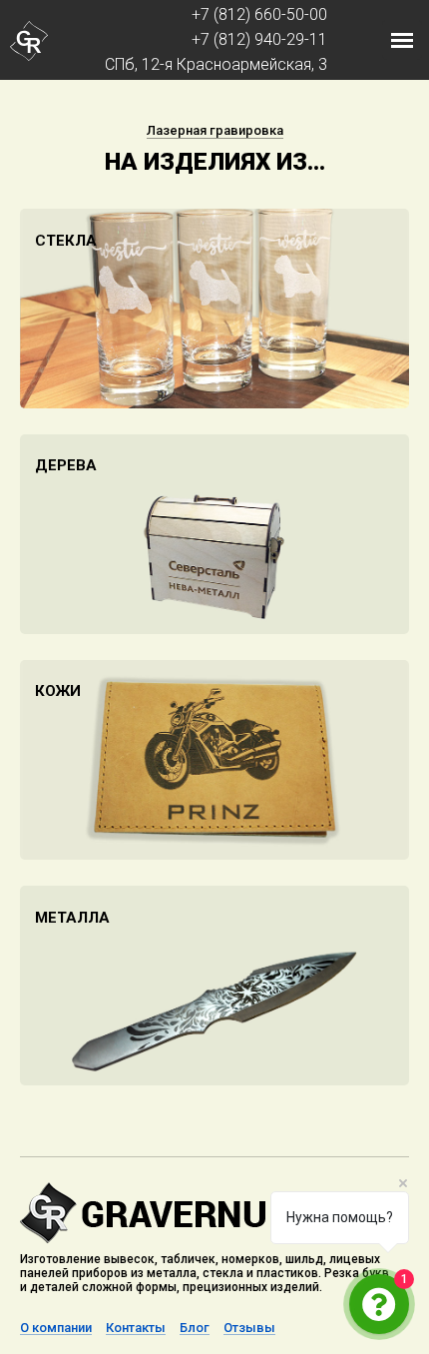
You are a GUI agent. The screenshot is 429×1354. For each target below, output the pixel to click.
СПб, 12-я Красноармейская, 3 (216, 64)
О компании (56, 1328)
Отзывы (249, 1328)
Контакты (136, 1328)
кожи (58, 691)
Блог (195, 1328)
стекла (66, 241)
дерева (66, 465)
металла (72, 918)
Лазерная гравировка (215, 130)
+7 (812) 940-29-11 (259, 39)
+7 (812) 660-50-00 (259, 14)
